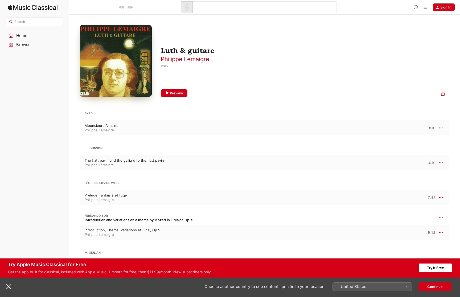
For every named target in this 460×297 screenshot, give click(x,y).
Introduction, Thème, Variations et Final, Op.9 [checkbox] (122, 230)
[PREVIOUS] (121, 7)
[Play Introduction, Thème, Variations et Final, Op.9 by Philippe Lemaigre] (74, 232)
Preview (176, 93)
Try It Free (435, 268)
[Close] (8, 286)
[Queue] (425, 7)
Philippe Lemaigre (185, 59)
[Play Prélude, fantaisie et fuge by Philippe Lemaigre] (74, 197)
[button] (34, 36)
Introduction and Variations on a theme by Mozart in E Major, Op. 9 (139, 220)
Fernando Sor (96, 215)
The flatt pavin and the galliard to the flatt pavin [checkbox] (124, 160)
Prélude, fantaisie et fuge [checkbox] (106, 195)
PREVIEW (429, 127)
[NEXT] (130, 7)
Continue (435, 287)
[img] (33, 7)
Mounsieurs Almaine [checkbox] (101, 125)
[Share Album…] (443, 94)
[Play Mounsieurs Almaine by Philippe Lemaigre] (74, 128)
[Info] (416, 7)
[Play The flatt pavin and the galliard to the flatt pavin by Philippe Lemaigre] (74, 163)
